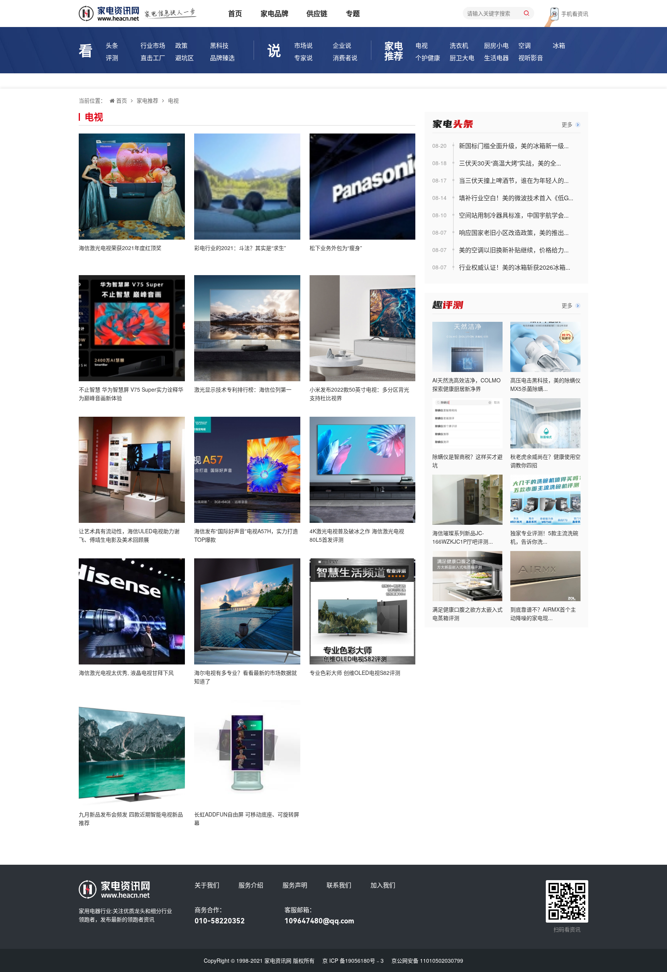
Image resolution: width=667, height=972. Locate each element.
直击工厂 (153, 57)
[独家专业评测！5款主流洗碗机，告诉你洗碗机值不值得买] (545, 500)
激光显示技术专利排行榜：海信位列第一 (242, 389)
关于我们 (207, 885)
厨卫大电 (462, 57)
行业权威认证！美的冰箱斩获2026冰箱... (514, 267)
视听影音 (530, 57)
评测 (112, 57)
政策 (181, 45)
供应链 (316, 13)
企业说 (342, 45)
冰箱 (559, 45)
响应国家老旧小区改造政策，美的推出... (514, 232)
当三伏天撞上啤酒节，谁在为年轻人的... (514, 180)
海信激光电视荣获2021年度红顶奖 (120, 248)
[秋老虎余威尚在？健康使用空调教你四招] (545, 423)
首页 (235, 13)
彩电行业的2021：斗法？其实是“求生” (240, 248)
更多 (568, 124)
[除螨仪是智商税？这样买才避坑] (467, 423)
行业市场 (153, 45)
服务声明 (295, 885)
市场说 (303, 45)
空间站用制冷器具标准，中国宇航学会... (514, 215)
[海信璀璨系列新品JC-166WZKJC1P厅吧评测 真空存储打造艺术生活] (467, 500)
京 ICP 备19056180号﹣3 (353, 960)
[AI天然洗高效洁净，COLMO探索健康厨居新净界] (467, 347)
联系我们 (339, 885)
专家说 (303, 57)
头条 (112, 45)
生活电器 (496, 57)
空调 (524, 45)
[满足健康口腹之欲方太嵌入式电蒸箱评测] (467, 576)
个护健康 (427, 57)
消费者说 (345, 57)
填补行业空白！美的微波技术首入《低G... (516, 197)
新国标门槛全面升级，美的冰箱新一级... (514, 145)
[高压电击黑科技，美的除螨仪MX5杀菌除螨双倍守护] (545, 347)
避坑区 (184, 57)
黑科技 (219, 45)
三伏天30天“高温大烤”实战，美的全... (510, 163)
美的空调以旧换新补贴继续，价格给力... (514, 249)
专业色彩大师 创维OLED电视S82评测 (355, 672)
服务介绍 (251, 885)
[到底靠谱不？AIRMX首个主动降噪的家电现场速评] (545, 576)
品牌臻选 (222, 57)
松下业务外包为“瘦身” (336, 248)
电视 (421, 45)
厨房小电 (496, 45)
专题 (353, 13)
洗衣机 (459, 45)
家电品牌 (274, 13)
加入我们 (383, 885)
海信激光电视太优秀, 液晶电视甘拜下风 (126, 672)
